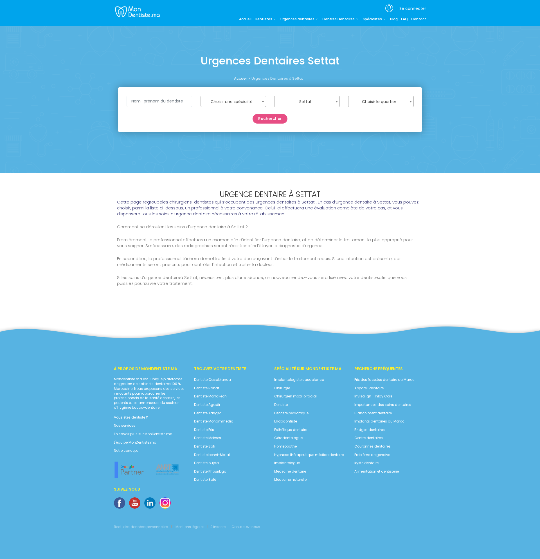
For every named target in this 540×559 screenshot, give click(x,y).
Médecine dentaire (290, 471)
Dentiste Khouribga (210, 471)
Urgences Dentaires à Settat (277, 78)
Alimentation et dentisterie (376, 471)
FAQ (404, 19)
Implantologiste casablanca (299, 379)
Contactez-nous (245, 527)
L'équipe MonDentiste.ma (135, 442)
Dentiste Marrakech (210, 396)
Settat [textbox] (305, 101)
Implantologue (287, 463)
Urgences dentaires (297, 19)
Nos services (124, 425)
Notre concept (126, 450)
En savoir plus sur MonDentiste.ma (143, 434)
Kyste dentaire (366, 463)
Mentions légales (190, 527)
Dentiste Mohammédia (213, 421)
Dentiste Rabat (206, 388)
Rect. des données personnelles (141, 527)
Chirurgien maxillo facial (295, 396)
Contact (418, 19)
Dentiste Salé (205, 479)
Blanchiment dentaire (373, 413)
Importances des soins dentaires (382, 405)
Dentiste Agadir (207, 405)
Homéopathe (285, 446)
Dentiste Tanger (207, 413)
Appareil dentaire (369, 388)
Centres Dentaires (338, 19)
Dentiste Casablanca (212, 379)
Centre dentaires (368, 438)
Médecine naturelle (290, 479)
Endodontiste (285, 421)
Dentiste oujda (206, 463)
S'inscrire (218, 527)
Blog (394, 19)
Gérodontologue (288, 438)
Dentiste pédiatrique (291, 413)
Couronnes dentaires (372, 446)
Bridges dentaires (369, 430)
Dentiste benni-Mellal (212, 455)
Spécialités (372, 19)
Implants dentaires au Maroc (379, 421)
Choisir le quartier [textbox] (379, 101)
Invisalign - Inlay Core (373, 396)
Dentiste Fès (204, 430)
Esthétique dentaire (290, 430)
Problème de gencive (372, 455)
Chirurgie (282, 388)
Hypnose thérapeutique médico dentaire (309, 455)
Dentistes (263, 19)
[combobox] (233, 101)
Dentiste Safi (204, 446)
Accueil (245, 19)
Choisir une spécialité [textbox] (232, 101)
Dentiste (281, 405)
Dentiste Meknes (207, 438)
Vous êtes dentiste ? (131, 417)
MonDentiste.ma (137, 11)
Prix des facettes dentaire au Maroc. (384, 379)
